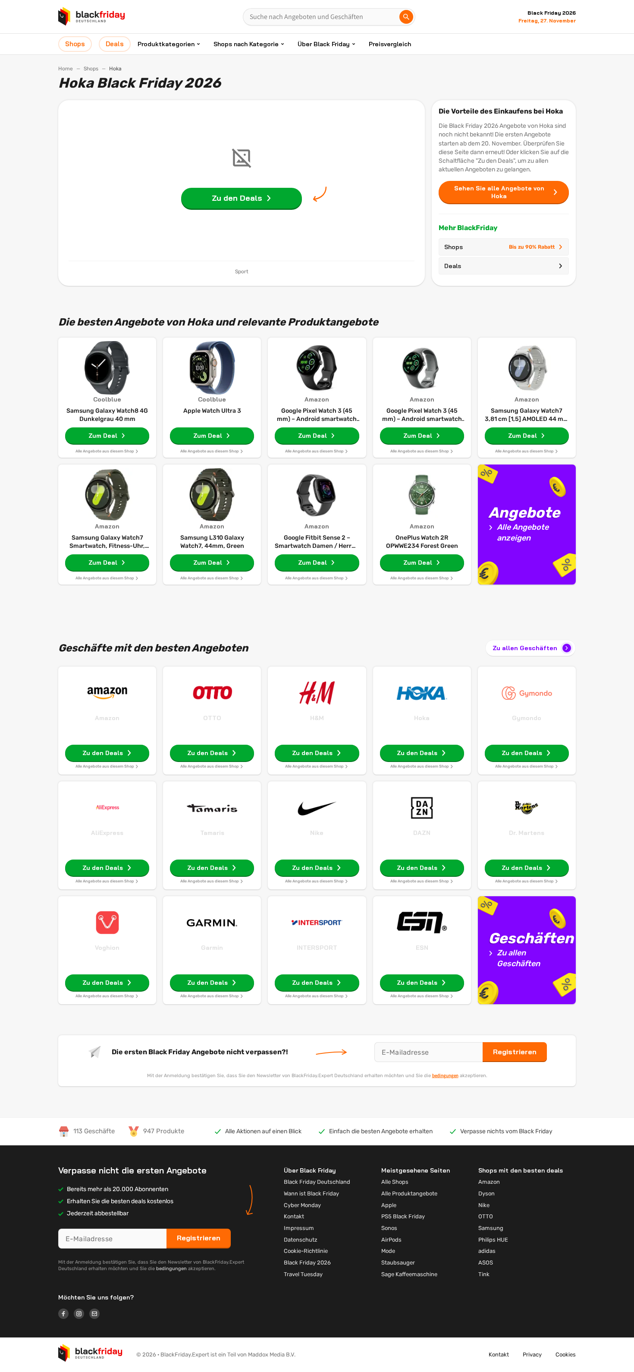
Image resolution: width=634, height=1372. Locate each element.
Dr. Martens (526, 833)
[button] (90, 1355)
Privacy (532, 1354)
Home (65, 69)
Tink (484, 1274)
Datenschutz (300, 1239)
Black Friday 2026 (307, 1262)
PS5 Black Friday (403, 1216)
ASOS (485, 1262)
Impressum (299, 1228)
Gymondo (526, 718)
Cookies (566, 1354)
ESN (422, 948)
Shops (91, 69)
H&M (317, 718)
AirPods (391, 1239)
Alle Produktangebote (409, 1193)
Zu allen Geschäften (525, 648)
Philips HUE (493, 1239)
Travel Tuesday (303, 1274)
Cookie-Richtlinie (306, 1251)
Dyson (486, 1193)
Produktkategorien (166, 44)
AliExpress (107, 833)
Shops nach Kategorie (246, 44)
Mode (388, 1251)
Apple (388, 1205)
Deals (452, 266)
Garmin (212, 948)
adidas (487, 1251)
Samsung (490, 1228)
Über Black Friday (324, 44)
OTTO (212, 718)
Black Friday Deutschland (317, 1182)
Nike (316, 833)
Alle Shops (394, 1182)
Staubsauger (398, 1262)
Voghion (107, 948)
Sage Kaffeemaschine (409, 1274)
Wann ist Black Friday (311, 1193)
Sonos (389, 1228)
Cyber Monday (302, 1205)
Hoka (422, 718)
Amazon (107, 718)
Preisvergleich (390, 44)
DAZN (421, 833)
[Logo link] (66, 1315)
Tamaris (212, 833)
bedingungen (445, 1075)
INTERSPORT (317, 948)
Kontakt (294, 1216)
